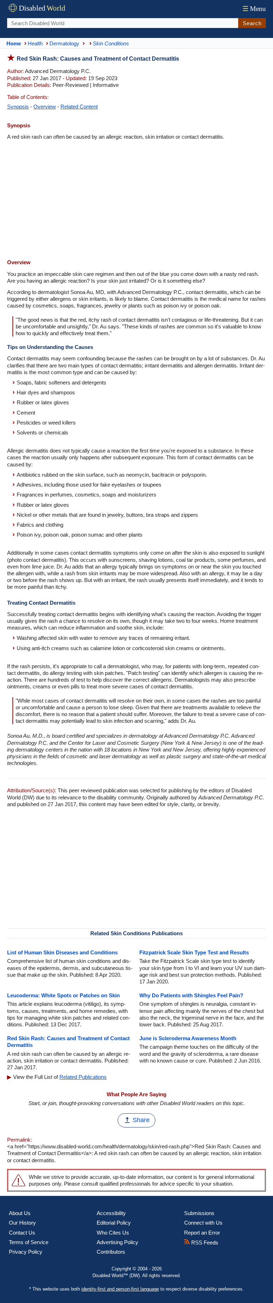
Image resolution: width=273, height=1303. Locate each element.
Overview (44, 107)
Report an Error (202, 1233)
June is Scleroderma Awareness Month (187, 1038)
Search (252, 23)
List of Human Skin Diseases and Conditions (62, 952)
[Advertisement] (136, 200)
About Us (20, 1213)
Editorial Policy (114, 1223)
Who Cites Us (113, 1233)
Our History (22, 1223)
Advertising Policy (117, 1242)
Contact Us (22, 1233)
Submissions (199, 1213)
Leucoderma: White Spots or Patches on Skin (63, 995)
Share (141, 1120)
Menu (254, 8)
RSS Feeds (204, 1243)
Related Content (79, 107)
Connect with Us (203, 1223)
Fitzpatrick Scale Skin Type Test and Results (194, 952)
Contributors (111, 1252)
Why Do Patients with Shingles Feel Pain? (191, 995)
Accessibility (111, 1213)
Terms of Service (28, 1242)
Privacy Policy (25, 1252)
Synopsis (18, 107)
